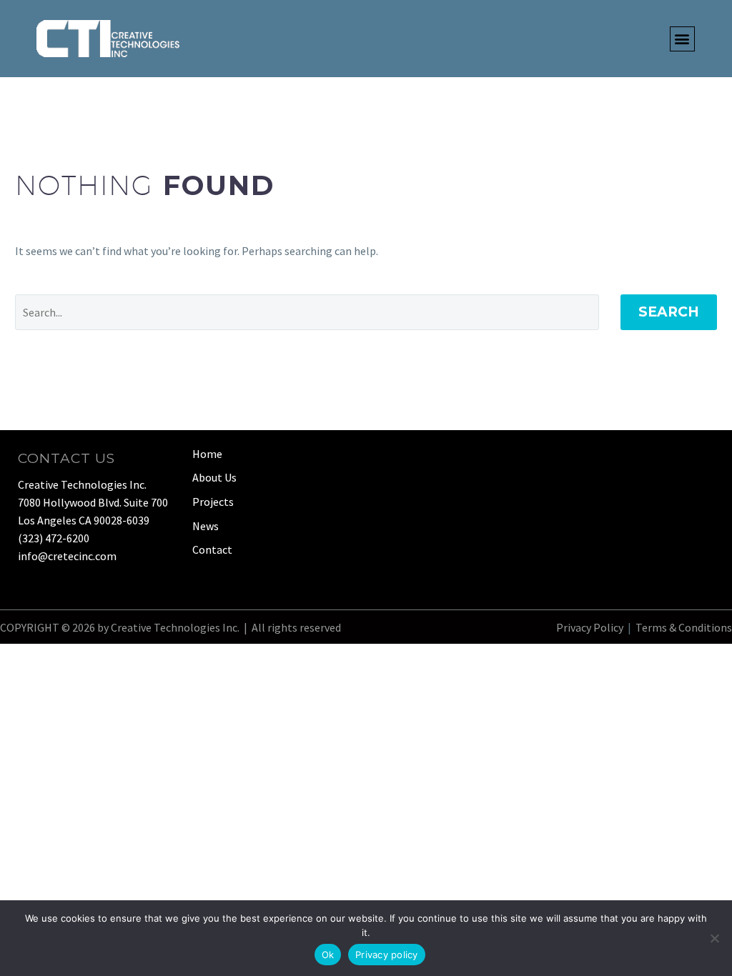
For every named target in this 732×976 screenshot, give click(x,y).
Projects (213, 501)
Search (668, 312)
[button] (682, 38)
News (205, 526)
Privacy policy (386, 954)
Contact (212, 549)
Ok (328, 954)
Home (207, 454)
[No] (714, 938)
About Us (214, 477)
